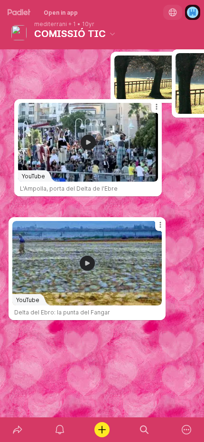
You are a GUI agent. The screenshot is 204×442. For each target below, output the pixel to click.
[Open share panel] (17, 429)
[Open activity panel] (59, 429)
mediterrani (50, 24)
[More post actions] (154, 229)
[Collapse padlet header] (112, 34)
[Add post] (101, 429)
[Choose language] (172, 12)
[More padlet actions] (186, 429)
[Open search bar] (144, 429)
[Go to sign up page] (192, 12)
